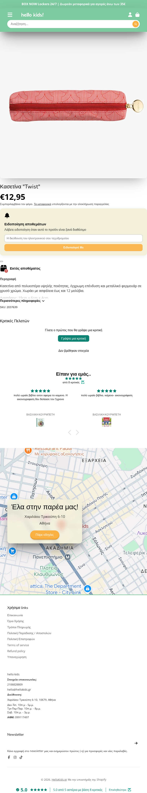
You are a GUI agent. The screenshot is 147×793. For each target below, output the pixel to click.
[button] (70, 432)
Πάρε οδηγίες (45, 535)
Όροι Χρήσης (15, 621)
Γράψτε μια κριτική (73, 338)
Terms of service (18, 645)
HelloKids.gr (59, 779)
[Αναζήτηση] (135, 24)
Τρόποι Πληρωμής (19, 627)
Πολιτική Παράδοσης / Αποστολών (29, 633)
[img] (73, 378)
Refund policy (16, 651)
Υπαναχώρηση (16, 657)
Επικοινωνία (15, 615)
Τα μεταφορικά (42, 204)
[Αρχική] (32, 14)
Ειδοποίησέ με (73, 247)
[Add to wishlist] (1, 261)
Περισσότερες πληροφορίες (20, 300)
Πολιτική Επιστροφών (21, 639)
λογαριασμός (130, 14)
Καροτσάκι (137, 14)
